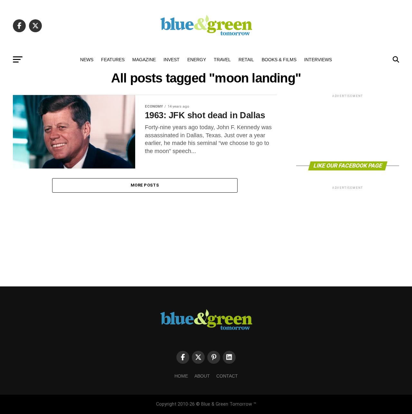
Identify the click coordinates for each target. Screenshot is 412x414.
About (202, 376)
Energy (196, 59)
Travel (222, 59)
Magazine (144, 59)
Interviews (318, 59)
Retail (246, 59)
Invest (172, 59)
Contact (227, 376)
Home (181, 376)
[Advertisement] (347, 127)
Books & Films (279, 59)
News (86, 59)
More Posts (145, 185)
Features (113, 59)
